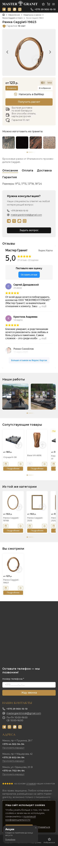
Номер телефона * (13, 679)
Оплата (27, 170)
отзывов (31, 783)
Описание (10, 170)
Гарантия (9, 177)
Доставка (44, 170)
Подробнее (10, 839)
